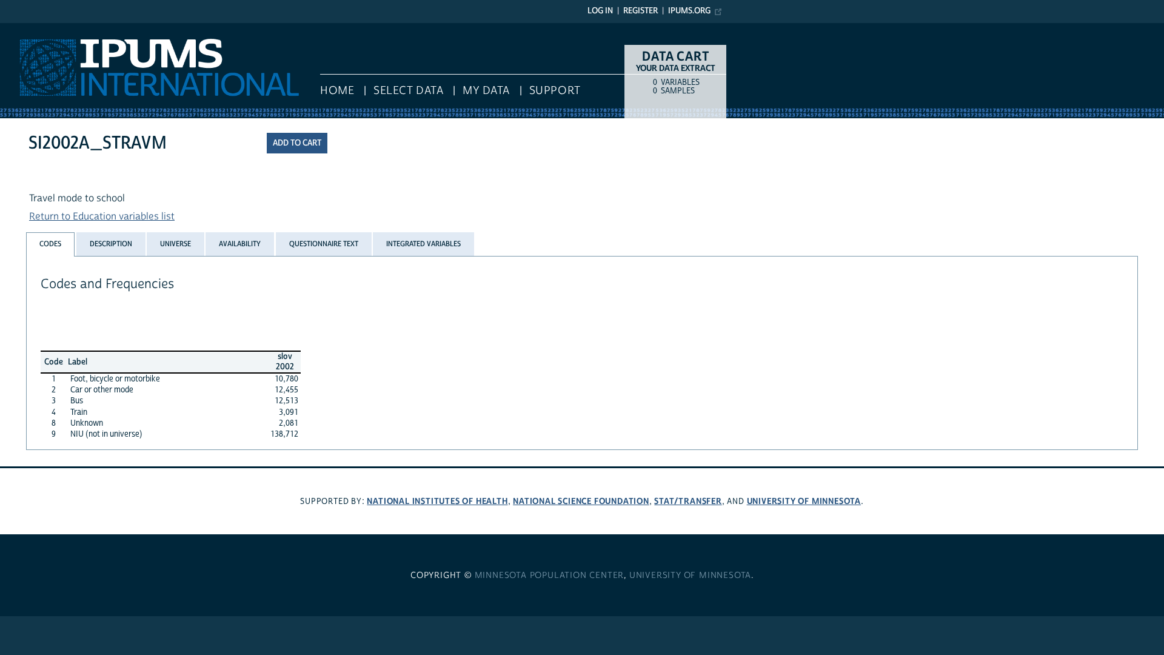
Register (640, 10)
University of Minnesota (804, 501)
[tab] (50, 244)
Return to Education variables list (102, 216)
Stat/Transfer (687, 501)
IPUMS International (44, 29)
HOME (337, 91)
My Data (486, 91)
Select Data (408, 91)
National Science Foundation (581, 501)
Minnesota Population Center (549, 575)
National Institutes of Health (437, 501)
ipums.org (689, 10)
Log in (600, 10)
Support (555, 91)
